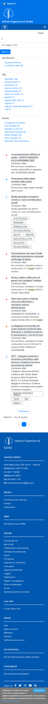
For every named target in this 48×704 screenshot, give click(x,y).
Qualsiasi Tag (11, 79)
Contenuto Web (14, 65)
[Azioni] (4, 3)
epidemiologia (13, 91)
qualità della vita (14, 100)
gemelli (10, 97)
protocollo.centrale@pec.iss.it (21, 482)
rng (8, 109)
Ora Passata (12, 126)
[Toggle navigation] (5, 27)
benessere (11, 85)
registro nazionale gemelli (19, 106)
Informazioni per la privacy (15, 499)
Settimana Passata (15, 132)
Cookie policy (9, 507)
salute (16, 234)
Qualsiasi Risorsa (13, 62)
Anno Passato (13, 138)
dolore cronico (13, 88)
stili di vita (19, 243)
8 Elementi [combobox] (23, 411)
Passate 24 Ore (14, 129)
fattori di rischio (14, 94)
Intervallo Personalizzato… (17, 141)
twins (16, 399)
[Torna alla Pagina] (2, 38)
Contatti (7, 503)
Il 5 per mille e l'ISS (12, 608)
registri (9, 103)
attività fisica (12, 82)
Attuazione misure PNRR (15, 523)
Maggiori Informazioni (11, 701)
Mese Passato (13, 135)
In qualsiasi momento (15, 122)
